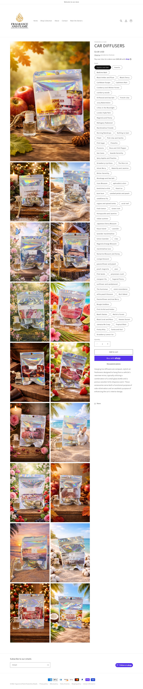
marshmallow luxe (104, 249)
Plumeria (100, 148)
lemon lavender (103, 239)
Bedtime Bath (102, 72)
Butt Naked (123, 294)
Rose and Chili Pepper (117, 148)
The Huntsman (102, 289)
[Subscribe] (47, 665)
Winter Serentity (103, 173)
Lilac (116, 239)
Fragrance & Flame (20, 684)
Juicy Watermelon (103, 103)
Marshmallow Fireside (105, 128)
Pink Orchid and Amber (105, 309)
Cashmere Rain (121, 83)
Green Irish (116, 208)
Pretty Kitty (101, 329)
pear (116, 269)
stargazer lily (102, 279)
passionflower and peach (106, 264)
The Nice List (123, 163)
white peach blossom (105, 294)
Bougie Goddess (103, 304)
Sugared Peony (118, 279)
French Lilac (124, 98)
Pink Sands (101, 274)
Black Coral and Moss (105, 319)
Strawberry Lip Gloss (105, 163)
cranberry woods (103, 93)
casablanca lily (102, 198)
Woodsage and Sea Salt (106, 178)
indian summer (102, 219)
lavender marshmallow (105, 234)
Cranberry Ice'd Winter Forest (108, 88)
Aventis (117, 67)
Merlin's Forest (118, 314)
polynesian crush (117, 274)
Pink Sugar (101, 143)
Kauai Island (101, 229)
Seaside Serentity (116, 153)
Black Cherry (124, 77)
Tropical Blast (121, 324)
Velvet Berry (101, 168)
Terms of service (64, 684)
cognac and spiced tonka (106, 203)
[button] (121, 20)
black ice (119, 188)
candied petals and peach (119, 193)
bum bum (100, 193)
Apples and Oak (103, 67)
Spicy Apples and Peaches (106, 158)
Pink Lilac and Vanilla (115, 138)
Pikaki (99, 138)
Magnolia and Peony (104, 118)
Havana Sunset (124, 319)
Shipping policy (76, 684)
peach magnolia (103, 269)
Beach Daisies (102, 314)
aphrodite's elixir (119, 183)
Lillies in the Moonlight (106, 108)
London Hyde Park (104, 113)
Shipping (97, 55)
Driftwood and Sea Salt (105, 98)
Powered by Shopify (31, 684)
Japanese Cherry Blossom (107, 224)
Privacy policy (44, 684)
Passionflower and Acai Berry (108, 299)
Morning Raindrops (104, 133)
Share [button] (99, 403)
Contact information (89, 684)
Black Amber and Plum (105, 77)
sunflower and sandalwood (107, 284)
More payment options (114, 363)
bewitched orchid (103, 188)
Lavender (115, 229)
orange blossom (103, 259)
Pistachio (114, 143)
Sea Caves (100, 153)
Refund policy (54, 684)
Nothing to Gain (123, 133)
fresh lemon (101, 208)
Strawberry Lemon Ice (105, 334)
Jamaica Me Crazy (103, 324)
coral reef (125, 203)
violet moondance (120, 289)
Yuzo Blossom (102, 183)
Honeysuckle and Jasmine (107, 214)
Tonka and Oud (117, 329)
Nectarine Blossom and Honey (108, 254)
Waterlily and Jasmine (120, 168)
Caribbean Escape (103, 83)
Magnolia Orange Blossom (107, 244)
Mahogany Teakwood (105, 123)
